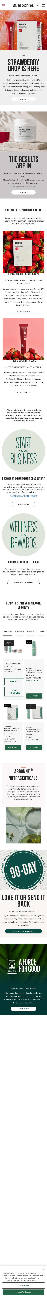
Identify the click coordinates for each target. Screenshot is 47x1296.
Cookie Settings (23, 1285)
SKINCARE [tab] (8, 632)
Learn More (23, 1009)
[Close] (44, 1269)
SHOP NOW (23, 99)
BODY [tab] (42, 632)
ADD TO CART (34, 696)
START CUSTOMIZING (14, 691)
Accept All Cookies (23, 1292)
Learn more (14, 681)
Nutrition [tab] (19, 632)
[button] (4, 5)
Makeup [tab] (30, 632)
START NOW (23, 504)
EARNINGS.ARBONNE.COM (23, 496)
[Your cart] (43, 5)
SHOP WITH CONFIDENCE (23, 931)
